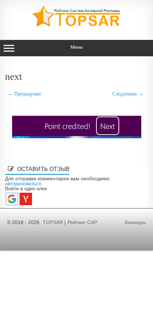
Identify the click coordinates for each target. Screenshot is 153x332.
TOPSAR (53, 222)
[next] (76, 127)
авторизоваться (23, 183)
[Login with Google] (12, 199)
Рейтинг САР (82, 222)
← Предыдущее (24, 93)
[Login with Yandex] (26, 199)
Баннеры (135, 222)
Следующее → (127, 93)
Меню (76, 47)
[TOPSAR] (76, 25)
